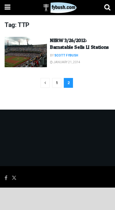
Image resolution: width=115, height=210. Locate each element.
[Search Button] (107, 7)
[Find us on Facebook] (6, 178)
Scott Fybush (66, 55)
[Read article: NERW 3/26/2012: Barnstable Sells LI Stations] (26, 52)
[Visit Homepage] (57, 8)
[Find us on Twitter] (14, 178)
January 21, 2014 (66, 62)
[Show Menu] (7, 7)
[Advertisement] (58, 198)
